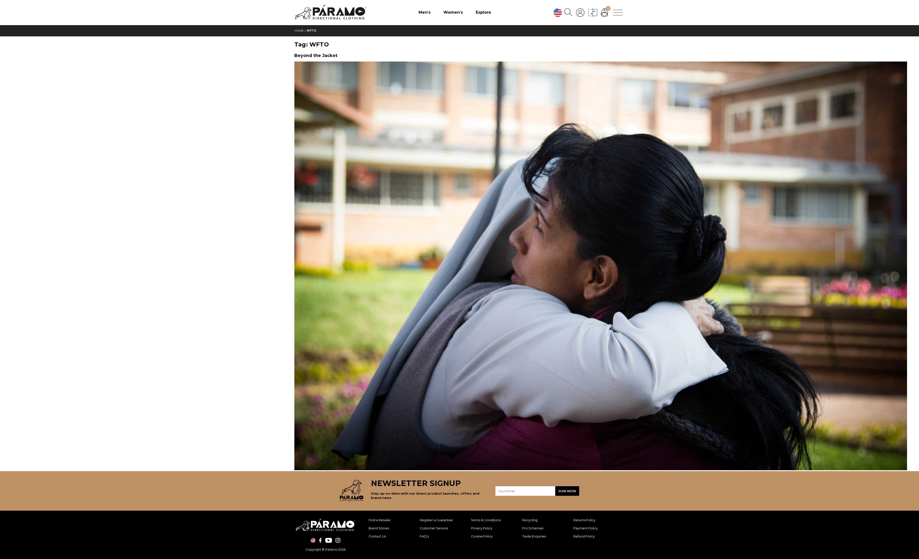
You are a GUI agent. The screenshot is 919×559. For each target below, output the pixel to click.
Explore (483, 12)
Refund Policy (584, 536)
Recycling (530, 520)
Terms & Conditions (486, 520)
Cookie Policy (482, 536)
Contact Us (377, 536)
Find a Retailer (380, 520)
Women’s (453, 12)
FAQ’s (424, 536)
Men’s (425, 12)
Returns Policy (584, 520)
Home (299, 30)
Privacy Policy (481, 528)
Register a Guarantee (436, 520)
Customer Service (434, 528)
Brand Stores (379, 528)
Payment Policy (585, 528)
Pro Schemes (532, 528)
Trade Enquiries (534, 536)
